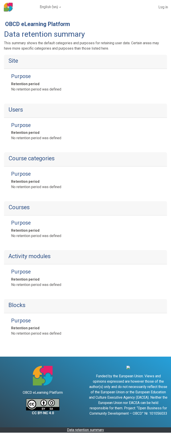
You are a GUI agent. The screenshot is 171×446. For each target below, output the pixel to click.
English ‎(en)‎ (48, 6)
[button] (138, 7)
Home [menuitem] (24, 6)
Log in (163, 7)
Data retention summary (85, 430)
